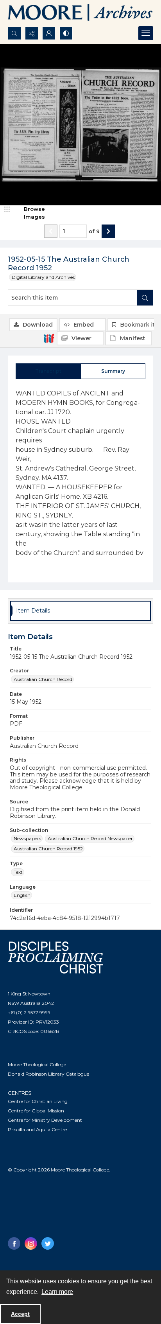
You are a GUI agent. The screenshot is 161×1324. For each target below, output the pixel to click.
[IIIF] (49, 338)
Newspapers (27, 838)
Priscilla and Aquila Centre (37, 1129)
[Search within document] (145, 297)
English (22, 895)
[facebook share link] (14, 1243)
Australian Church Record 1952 (48, 849)
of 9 (94, 231)
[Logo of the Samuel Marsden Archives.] (80, 13)
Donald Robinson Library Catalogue (48, 1074)
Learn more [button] (57, 1291)
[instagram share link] (31, 1243)
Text (18, 872)
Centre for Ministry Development (45, 1120)
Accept (20, 1314)
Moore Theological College (37, 1064)
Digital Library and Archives (43, 277)
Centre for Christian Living (38, 1101)
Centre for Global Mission (36, 1111)
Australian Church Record (43, 679)
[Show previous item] (50, 231)
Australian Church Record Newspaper (90, 838)
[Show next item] (108, 231)
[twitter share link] (47, 1243)
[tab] (48, 371)
